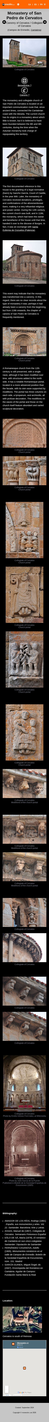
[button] (44, 4)
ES (35, 4)
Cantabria (36, 30)
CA (29, 4)
